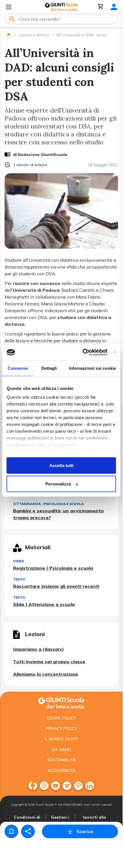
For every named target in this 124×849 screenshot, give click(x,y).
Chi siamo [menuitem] (61, 749)
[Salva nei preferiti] (11, 831)
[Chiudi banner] (115, 352)
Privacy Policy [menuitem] (61, 728)
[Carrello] (100, 7)
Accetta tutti (61, 465)
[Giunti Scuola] (61, 7)
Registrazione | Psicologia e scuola (53, 568)
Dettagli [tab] (49, 368)
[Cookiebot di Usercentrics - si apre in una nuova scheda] (82, 352)
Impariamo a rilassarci (38, 649)
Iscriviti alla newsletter (94, 821)
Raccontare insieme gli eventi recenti (56, 586)
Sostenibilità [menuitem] (61, 760)
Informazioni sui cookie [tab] (92, 368)
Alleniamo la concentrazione (45, 674)
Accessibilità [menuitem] (61, 770)
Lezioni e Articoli (34, 34)
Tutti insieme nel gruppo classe (49, 661)
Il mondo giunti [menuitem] (61, 739)
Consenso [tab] (18, 368)
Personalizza (58, 483)
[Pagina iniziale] (8, 34)
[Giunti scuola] (61, 702)
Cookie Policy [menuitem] (61, 718)
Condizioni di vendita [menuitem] (27, 821)
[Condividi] (28, 831)
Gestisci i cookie (60, 821)
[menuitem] (33, 786)
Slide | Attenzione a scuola (44, 604)
